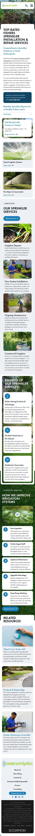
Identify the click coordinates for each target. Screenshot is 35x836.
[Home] (10, 5)
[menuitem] (6, 826)
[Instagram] (22, 797)
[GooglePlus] (16, 797)
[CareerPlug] (19, 797)
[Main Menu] (31, 5)
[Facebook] (13, 797)
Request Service (10, 134)
